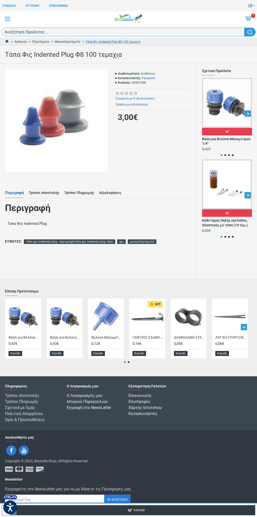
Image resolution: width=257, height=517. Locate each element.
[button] (206, 114)
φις (121, 241)
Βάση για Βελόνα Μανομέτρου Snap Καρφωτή (65, 337)
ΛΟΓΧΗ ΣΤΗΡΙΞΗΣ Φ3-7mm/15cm (231, 337)
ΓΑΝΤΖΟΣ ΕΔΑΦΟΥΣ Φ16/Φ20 (148, 337)
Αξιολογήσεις (110, 193)
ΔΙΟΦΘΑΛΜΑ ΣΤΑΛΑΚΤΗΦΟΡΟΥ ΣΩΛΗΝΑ (189, 337)
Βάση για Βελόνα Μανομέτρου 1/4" (226, 141)
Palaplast (148, 78)
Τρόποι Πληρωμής (79, 193)
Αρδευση (21, 41)
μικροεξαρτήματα (142, 241)
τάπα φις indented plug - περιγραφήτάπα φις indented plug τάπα (69, 241)
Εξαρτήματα (40, 41)
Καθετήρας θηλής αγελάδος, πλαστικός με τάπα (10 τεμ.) (225, 222)
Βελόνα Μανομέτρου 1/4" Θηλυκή (107, 337)
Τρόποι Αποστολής (44, 193)
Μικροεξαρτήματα (67, 41)
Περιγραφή (14, 192)
